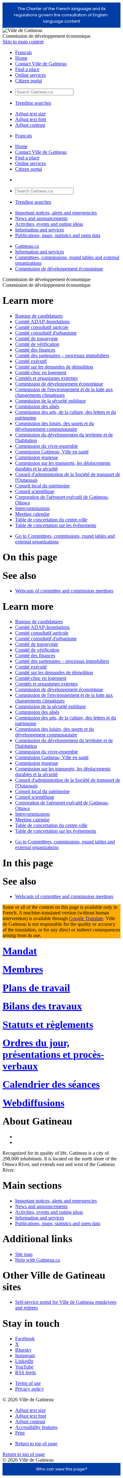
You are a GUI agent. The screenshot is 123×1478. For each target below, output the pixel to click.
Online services (30, 75)
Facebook (25, 1338)
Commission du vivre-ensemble (46, 446)
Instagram (25, 1355)
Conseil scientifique (34, 491)
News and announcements (41, 218)
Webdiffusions (33, 1102)
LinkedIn (24, 1361)
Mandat (20, 951)
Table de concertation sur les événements (55, 525)
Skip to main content (23, 41)
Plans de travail (36, 987)
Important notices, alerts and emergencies (56, 212)
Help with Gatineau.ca (37, 1260)
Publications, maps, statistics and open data (57, 235)
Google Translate (86, 918)
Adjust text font (30, 119)
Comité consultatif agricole (41, 327)
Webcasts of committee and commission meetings (64, 590)
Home (21, 58)
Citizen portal (28, 80)
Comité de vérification (37, 344)
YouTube (24, 1367)
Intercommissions (32, 508)
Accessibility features (36, 1427)
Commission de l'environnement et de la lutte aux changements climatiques (64, 392)
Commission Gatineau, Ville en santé (52, 451)
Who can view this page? (61, 1469)
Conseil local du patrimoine (42, 485)
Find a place (27, 69)
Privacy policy (29, 1389)
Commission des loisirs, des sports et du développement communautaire (54, 426)
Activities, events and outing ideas (49, 224)
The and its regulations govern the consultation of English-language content (61, 15)
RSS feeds (25, 1372)
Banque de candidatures (39, 316)
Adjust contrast (30, 125)
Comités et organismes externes (46, 378)
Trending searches (33, 103)
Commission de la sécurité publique (50, 400)
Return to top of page (36, 1443)
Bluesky (23, 1350)
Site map (23, 1254)
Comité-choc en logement (40, 372)
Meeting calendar (32, 514)
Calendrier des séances (51, 1084)
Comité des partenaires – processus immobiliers (62, 355)
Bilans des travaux (42, 1006)
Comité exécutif (31, 361)
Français (23, 52)
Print (20, 1433)
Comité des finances (35, 350)
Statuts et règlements (48, 1024)
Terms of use (28, 1383)
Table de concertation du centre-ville (51, 519)
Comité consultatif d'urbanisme (46, 333)
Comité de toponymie (36, 338)
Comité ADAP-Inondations (42, 321)
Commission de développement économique (59, 268)
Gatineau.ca (27, 246)
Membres (23, 969)
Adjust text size (30, 113)
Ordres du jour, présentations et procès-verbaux (53, 1054)
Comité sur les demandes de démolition (54, 367)
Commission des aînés (37, 406)
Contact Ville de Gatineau (41, 63)
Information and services (39, 229)
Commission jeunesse (36, 457)
